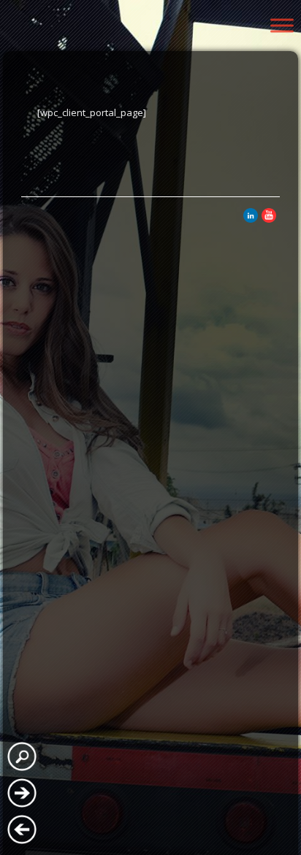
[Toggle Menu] (282, 25)
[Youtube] (269, 219)
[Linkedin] (250, 219)
